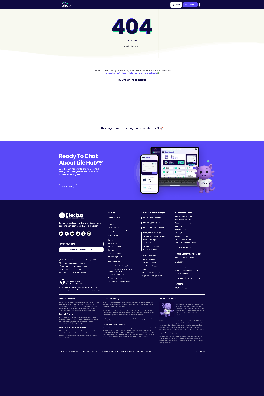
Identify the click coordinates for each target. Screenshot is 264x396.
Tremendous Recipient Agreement (77, 335)
